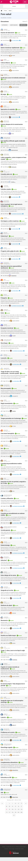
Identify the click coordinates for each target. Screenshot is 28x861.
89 (9, 806)
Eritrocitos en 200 (6, 777)
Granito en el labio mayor (8, 635)
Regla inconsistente (7, 403)
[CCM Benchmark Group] (14, 853)
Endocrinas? (4, 236)
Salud (10, 10)
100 (12, 809)
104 (21, 809)
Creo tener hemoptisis (7, 433)
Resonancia (4, 620)
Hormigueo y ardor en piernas (10, 221)
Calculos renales (6, 189)
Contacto (6, 848)
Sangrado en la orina (7, 590)
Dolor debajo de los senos (8, 575)
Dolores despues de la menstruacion (12, 124)
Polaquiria (4, 298)
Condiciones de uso (10, 846)
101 (15, 809)
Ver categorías (4, 17)
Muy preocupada (6, 388)
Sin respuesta (14, 25)
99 (9, 809)
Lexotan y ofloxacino (7, 498)
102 (18, 809)
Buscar (24, 21)
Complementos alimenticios (9, 762)
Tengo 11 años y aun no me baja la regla (13, 650)
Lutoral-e (3, 717)
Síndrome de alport (6, 605)
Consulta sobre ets (6, 174)
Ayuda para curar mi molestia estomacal (13, 78)
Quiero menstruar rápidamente (10, 47)
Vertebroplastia (5, 530)
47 (18, 803)
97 (21, 806)
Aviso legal (11, 848)
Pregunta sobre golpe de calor (10, 251)
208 (21, 812)
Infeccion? (4, 560)
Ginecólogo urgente (7, 747)
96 (18, 806)
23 (15, 803)
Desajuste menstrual (7, 328)
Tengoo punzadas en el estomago (11, 418)
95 (15, 806)
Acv (2, 448)
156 (12, 812)
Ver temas (9, 17)
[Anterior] (2, 803)
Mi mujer (3, 94)
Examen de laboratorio (7, 32)
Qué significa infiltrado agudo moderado (13, 141)
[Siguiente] (26, 803)
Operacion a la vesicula (8, 109)
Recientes (5, 25)
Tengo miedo (5, 283)
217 (14, 815)
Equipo (3, 846)
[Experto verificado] (19, 40)
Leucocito (4, 358)
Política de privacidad (20, 846)
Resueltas (24, 25)
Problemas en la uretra (8, 732)
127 (9, 812)
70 (21, 803)
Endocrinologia (5, 545)
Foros (5, 10)
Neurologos (4, 343)
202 (18, 812)
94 (12, 806)
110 (6, 812)
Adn (2, 792)
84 (6, 806)
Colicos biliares (5, 63)
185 (15, 812)
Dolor (2, 313)
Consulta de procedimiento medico (11, 463)
